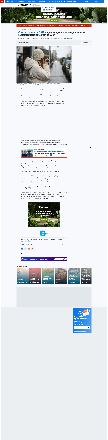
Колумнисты (86, 1)
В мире (48, 1)
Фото (8, 1)
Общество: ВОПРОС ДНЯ (27, 254)
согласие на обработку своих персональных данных (80, 331)
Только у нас (31, 25)
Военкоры (37, 25)
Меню (2, 1)
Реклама (80, 5)
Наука (74, 1)
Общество (35, 1)
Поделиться (86, 42)
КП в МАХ (77, 25)
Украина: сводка (44, 25)
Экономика (42, 1)
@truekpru (28, 241)
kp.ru (65, 244)
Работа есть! (71, 25)
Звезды (54, 1)
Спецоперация (20, 1)
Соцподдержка (68, 1)
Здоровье (59, 1)
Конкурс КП (82, 25)
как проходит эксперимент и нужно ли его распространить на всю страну (49, 153)
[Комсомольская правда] (23, 5)
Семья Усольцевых (53, 25)
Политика (28, 1)
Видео (13, 1)
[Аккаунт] (106, 1)
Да (43, 9)
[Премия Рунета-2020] (35, 5)
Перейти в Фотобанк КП (33, 84)
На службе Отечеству (62, 25)
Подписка (87, 5)
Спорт (79, 1)
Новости (25, 25)
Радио (74, 5)
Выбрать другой (49, 9)
